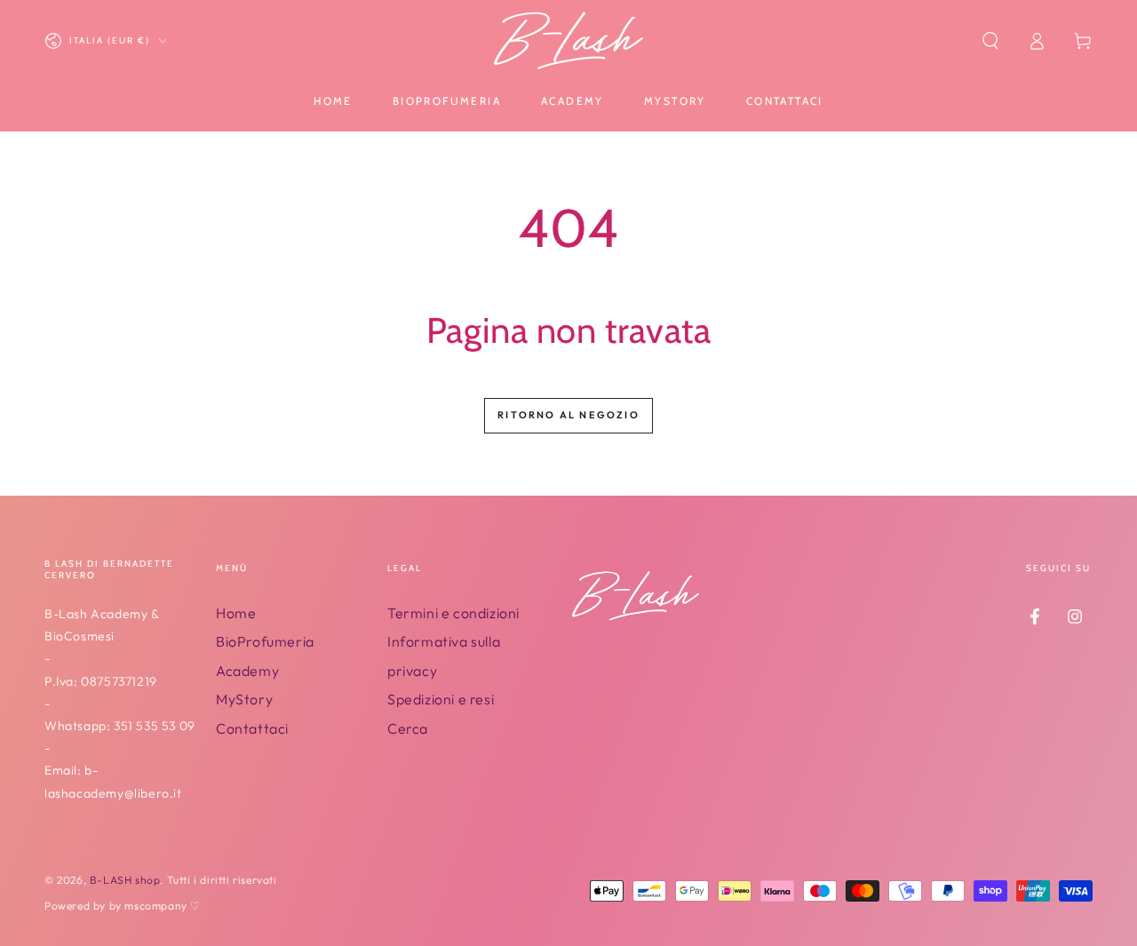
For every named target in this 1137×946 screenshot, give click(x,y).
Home (236, 613)
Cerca (407, 728)
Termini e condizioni (453, 613)
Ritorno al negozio (568, 415)
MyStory (244, 699)
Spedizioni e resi (440, 699)
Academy (247, 671)
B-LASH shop (125, 879)
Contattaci (252, 728)
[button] (990, 40)
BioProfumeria (265, 641)
